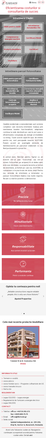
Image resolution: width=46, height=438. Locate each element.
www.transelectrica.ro (12, 386)
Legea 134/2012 (9, 403)
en (43, 2)
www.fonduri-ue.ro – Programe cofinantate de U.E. (23, 383)
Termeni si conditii (10, 378)
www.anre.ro (8, 381)
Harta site (7, 389)
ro (39, 2)
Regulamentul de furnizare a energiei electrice (21, 400)
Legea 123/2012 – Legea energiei (16, 397)
